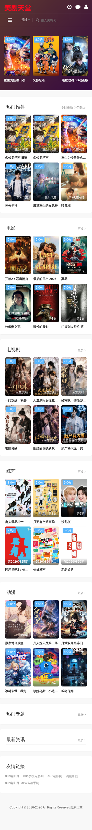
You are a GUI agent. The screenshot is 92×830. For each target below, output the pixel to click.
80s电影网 (12, 776)
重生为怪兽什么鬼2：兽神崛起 (24, 80)
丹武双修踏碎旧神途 (75, 643)
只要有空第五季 (44, 522)
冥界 (64, 279)
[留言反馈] (77, 7)
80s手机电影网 (33, 776)
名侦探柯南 (41, 157)
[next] (85, 59)
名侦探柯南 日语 (16, 157)
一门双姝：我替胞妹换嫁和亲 (25, 400)
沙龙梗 (66, 522)
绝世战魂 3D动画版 (75, 80)
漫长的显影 (41, 327)
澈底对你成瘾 (14, 643)
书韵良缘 (11, 448)
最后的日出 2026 (44, 279)
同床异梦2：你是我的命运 (23, 569)
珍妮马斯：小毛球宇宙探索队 (53, 691)
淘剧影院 (72, 776)
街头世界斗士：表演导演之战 (25, 522)
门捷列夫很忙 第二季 (75, 327)
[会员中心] (86, 7)
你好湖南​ (39, 569)
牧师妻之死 (12, 327)
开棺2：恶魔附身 (16, 279)
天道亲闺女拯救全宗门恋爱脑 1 (54, 400)
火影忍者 (39, 80)
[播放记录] (69, 7)
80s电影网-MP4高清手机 (22, 783)
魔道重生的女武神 (45, 205)
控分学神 (11, 205)
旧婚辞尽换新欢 (44, 448)
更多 (81, 228)
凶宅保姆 (67, 691)
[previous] (6, 59)
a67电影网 (55, 776)
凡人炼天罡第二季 (45, 643)
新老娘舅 (67, 569)
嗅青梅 (66, 205)
